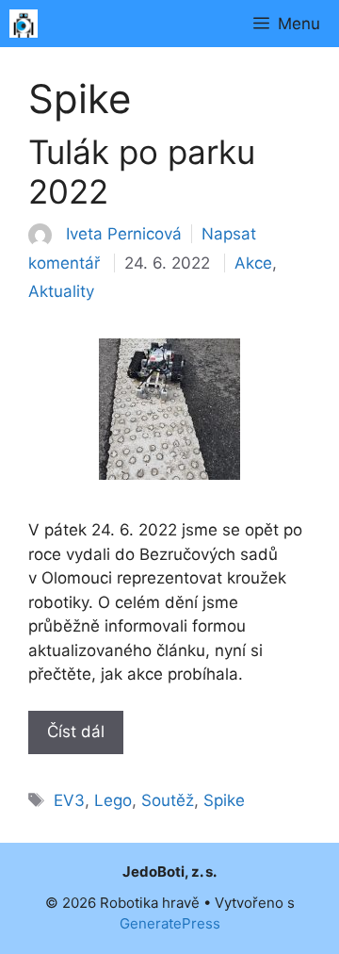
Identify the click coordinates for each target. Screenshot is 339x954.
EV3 (69, 800)
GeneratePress (170, 923)
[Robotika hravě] (23, 23)
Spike (224, 800)
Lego (113, 800)
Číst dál (76, 731)
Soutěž (167, 800)
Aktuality (61, 291)
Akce (253, 263)
